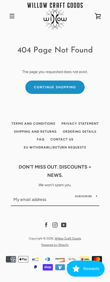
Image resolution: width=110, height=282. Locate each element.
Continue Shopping (55, 87)
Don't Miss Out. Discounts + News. (55, 171)
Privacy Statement (80, 123)
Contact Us (61, 139)
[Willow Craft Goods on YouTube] (63, 225)
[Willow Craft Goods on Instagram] (55, 225)
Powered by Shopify (55, 245)
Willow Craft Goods (68, 238)
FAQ (40, 139)
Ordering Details (79, 132)
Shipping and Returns (35, 132)
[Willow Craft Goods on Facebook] (46, 225)
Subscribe (83, 196)
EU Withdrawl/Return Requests (55, 147)
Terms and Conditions (33, 123)
